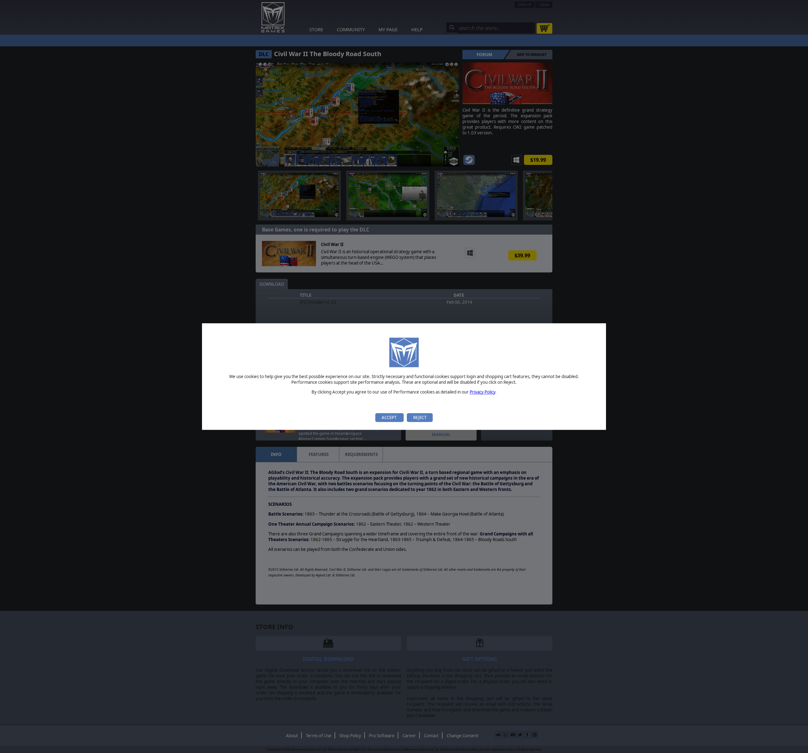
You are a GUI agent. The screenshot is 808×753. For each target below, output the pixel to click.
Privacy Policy (482, 392)
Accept (389, 417)
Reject (419, 417)
